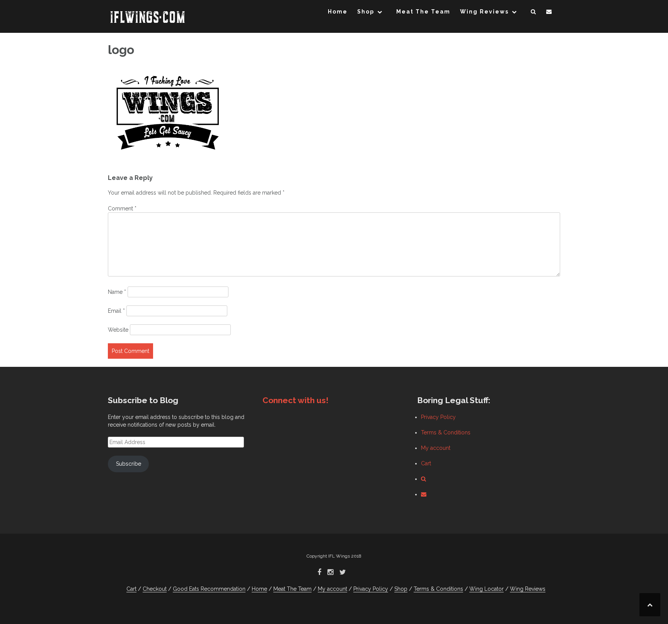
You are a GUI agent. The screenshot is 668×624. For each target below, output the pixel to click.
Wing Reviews (484, 11)
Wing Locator (486, 589)
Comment (122, 208)
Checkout (155, 589)
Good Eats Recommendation (209, 589)
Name (117, 292)
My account (435, 448)
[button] (534, 13)
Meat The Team (423, 11)
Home (338, 11)
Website (118, 330)
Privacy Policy (438, 417)
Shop (365, 11)
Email (116, 311)
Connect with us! (295, 400)
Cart (426, 463)
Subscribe (128, 464)
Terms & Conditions (445, 432)
